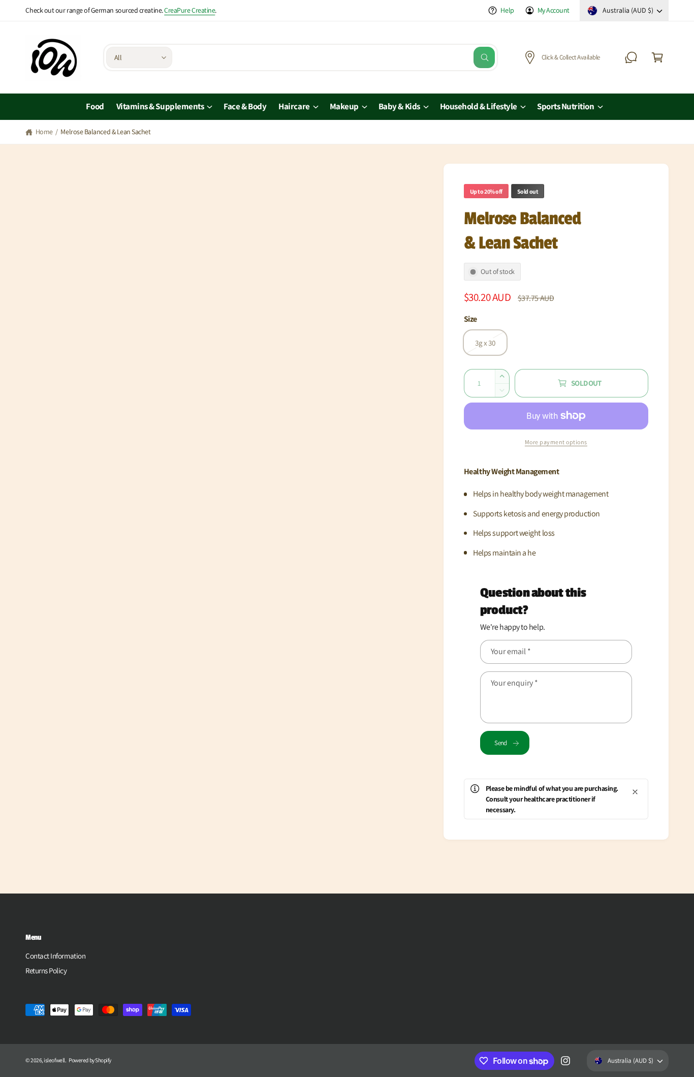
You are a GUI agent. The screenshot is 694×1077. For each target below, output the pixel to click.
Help (507, 10)
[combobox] (336, 57)
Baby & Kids (399, 106)
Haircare (293, 106)
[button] (657, 57)
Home (44, 131)
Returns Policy (46, 970)
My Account (554, 10)
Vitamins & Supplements (160, 106)
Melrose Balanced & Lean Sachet (105, 131)
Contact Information (55, 956)
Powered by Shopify (90, 1060)
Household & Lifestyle (478, 106)
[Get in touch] (631, 57)
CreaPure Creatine (189, 10)
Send (500, 742)
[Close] (635, 792)
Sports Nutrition (565, 106)
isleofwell (54, 1060)
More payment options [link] (556, 442)
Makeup (344, 106)
